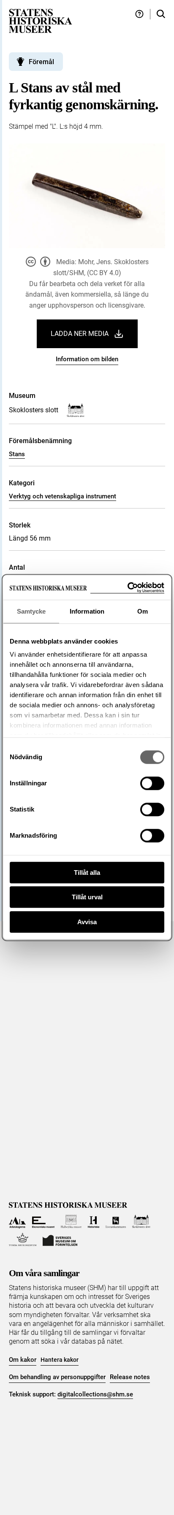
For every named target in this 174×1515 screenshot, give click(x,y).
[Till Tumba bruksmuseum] (23, 1240)
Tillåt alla (87, 872)
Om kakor (22, 1360)
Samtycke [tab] (31, 611)
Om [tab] (142, 611)
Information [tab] (87, 611)
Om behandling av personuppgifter (57, 1377)
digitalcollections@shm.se (95, 1394)
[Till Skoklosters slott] (141, 1221)
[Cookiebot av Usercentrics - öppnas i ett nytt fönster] (127, 587)
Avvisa (87, 921)
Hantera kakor (60, 1359)
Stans (17, 454)
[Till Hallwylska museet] (71, 1221)
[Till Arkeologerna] (17, 1221)
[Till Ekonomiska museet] (43, 1221)
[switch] (152, 783)
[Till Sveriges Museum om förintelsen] (60, 1240)
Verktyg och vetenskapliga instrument (62, 496)
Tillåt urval (87, 897)
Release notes (130, 1377)
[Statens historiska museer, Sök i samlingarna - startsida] (40, 20)
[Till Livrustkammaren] (116, 1221)
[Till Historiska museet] (93, 1221)
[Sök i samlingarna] (161, 14)
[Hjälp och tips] (139, 14)
